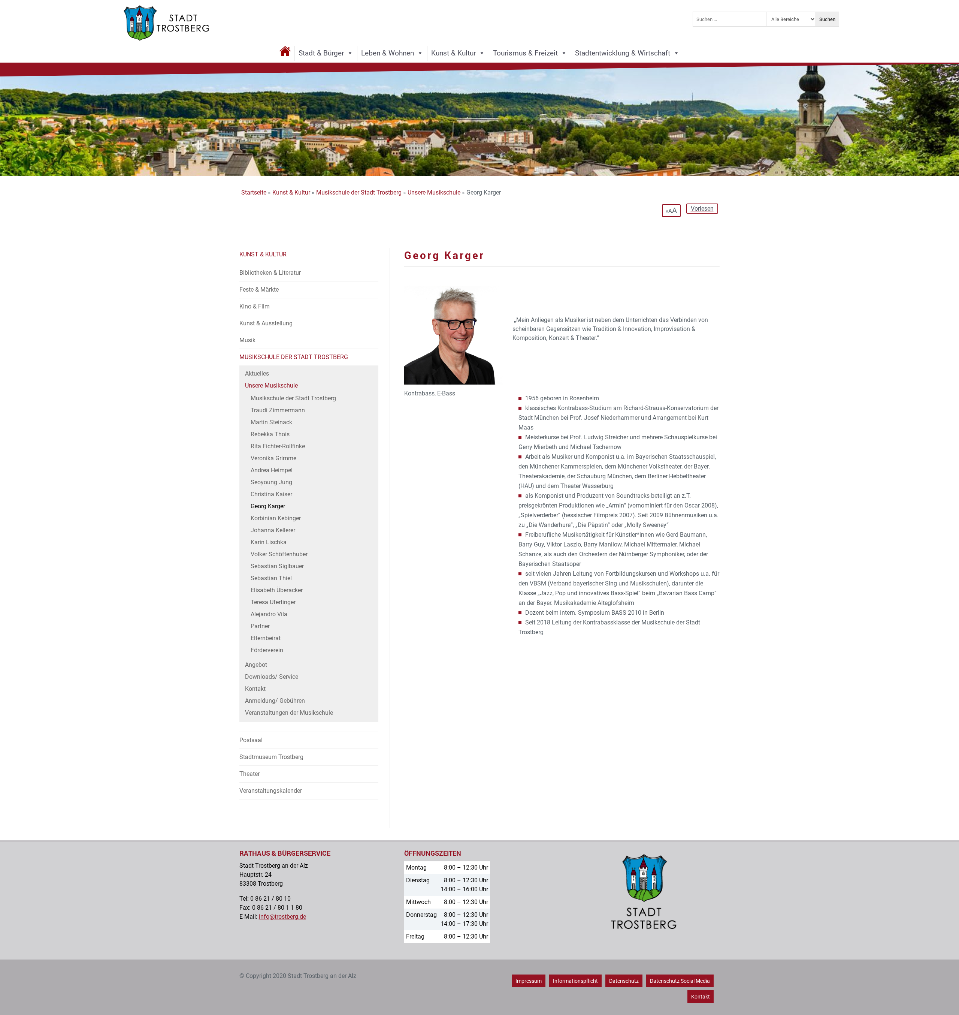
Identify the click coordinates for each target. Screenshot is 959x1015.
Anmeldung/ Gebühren (275, 700)
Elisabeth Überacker (277, 590)
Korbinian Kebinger (276, 518)
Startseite (253, 192)
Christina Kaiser (271, 494)
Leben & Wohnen (387, 53)
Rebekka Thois (270, 434)
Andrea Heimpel (272, 470)
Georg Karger (268, 506)
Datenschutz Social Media (680, 981)
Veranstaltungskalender (270, 790)
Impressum (528, 981)
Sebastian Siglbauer (277, 566)
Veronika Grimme (273, 458)
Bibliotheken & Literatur (270, 272)
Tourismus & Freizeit (525, 53)
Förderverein (267, 650)
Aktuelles (257, 373)
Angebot (256, 664)
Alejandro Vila (269, 614)
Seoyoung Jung (271, 482)
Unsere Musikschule (434, 192)
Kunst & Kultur (453, 53)
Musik (247, 340)
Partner (260, 626)
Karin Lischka (269, 542)
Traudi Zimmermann (278, 410)
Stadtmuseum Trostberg (271, 757)
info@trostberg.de (282, 916)
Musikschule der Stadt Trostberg (359, 192)
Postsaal (251, 740)
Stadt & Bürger (321, 53)
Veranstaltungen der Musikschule (289, 712)
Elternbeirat (266, 638)
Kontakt (255, 688)
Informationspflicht (575, 981)
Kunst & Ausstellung (266, 323)
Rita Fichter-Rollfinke (278, 446)
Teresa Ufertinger (273, 602)
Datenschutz (624, 981)
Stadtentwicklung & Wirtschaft (622, 53)
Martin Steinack (271, 422)
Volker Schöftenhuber (279, 554)
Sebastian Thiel (271, 578)
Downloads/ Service (271, 676)
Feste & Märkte (259, 289)
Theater (249, 773)
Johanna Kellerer (273, 530)
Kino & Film (254, 306)
